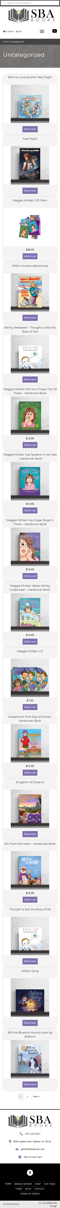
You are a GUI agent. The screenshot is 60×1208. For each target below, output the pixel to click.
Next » (36, 1096)
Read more (30, 129)
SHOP (38, 1183)
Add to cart (30, 256)
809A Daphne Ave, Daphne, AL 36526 (32, 1141)
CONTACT (39, 1188)
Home (6, 41)
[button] (42, 31)
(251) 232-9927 (32, 1133)
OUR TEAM (49, 1183)
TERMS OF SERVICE (30, 1193)
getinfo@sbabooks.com (33, 1149)
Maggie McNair (23, 1183)
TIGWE (18, 1188)
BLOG (28, 1188)
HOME (8, 1183)
